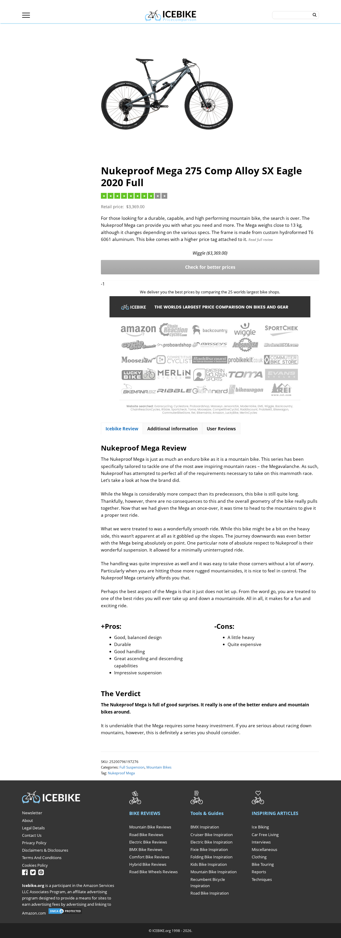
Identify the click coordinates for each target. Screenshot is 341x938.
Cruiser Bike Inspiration (211, 834)
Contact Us (32, 835)
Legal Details (33, 828)
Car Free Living (265, 834)
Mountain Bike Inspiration (213, 871)
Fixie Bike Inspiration (209, 849)
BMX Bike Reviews (145, 849)
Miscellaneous (264, 849)
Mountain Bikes (158, 767)
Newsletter (32, 812)
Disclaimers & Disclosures (45, 850)
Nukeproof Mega (121, 773)
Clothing (259, 857)
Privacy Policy (34, 842)
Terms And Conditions (41, 857)
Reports (259, 871)
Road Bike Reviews (146, 834)
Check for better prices (210, 267)
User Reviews (221, 429)
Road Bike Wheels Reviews (153, 871)
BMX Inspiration (204, 827)
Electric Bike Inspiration (211, 842)
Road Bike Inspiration (209, 893)
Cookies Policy (35, 865)
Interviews (261, 842)
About (27, 820)
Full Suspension (132, 767)
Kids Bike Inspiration (208, 864)
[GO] (315, 15)
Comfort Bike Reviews (149, 857)
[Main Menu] (26, 15)
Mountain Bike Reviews (150, 827)
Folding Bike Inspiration (211, 857)
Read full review (260, 239)
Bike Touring (263, 864)
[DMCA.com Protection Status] (65, 913)
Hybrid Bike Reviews (147, 864)
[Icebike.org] (170, 15)
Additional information (172, 429)
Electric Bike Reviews (148, 842)
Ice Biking (260, 827)
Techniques (262, 879)
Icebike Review (122, 429)
